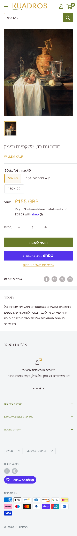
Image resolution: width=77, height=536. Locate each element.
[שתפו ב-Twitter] (62, 279)
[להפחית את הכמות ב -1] (19, 227)
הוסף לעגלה (38, 242)
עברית (10, 450)
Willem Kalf (13, 156)
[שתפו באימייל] (70, 279)
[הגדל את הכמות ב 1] (45, 227)
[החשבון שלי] (61, 6)
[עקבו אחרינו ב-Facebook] (7, 471)
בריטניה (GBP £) (36, 450)
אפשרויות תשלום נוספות (38, 265)
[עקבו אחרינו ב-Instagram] (15, 471)
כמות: (8, 227)
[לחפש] (68, 17)
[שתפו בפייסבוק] (46, 279)
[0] (69, 6)
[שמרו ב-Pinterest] (54, 279)
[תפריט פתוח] (6, 6)
